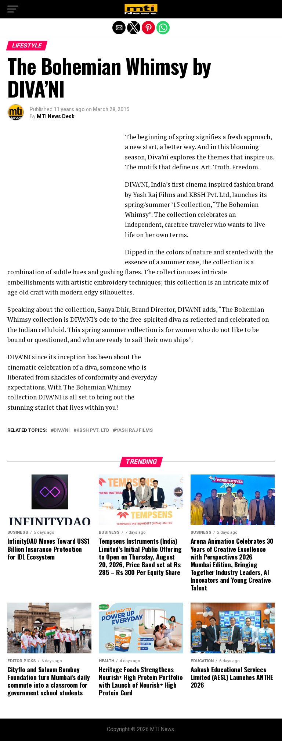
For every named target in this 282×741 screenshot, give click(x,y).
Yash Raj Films (134, 430)
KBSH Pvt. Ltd (92, 430)
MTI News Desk (56, 116)
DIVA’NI (62, 430)
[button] (12, 9)
